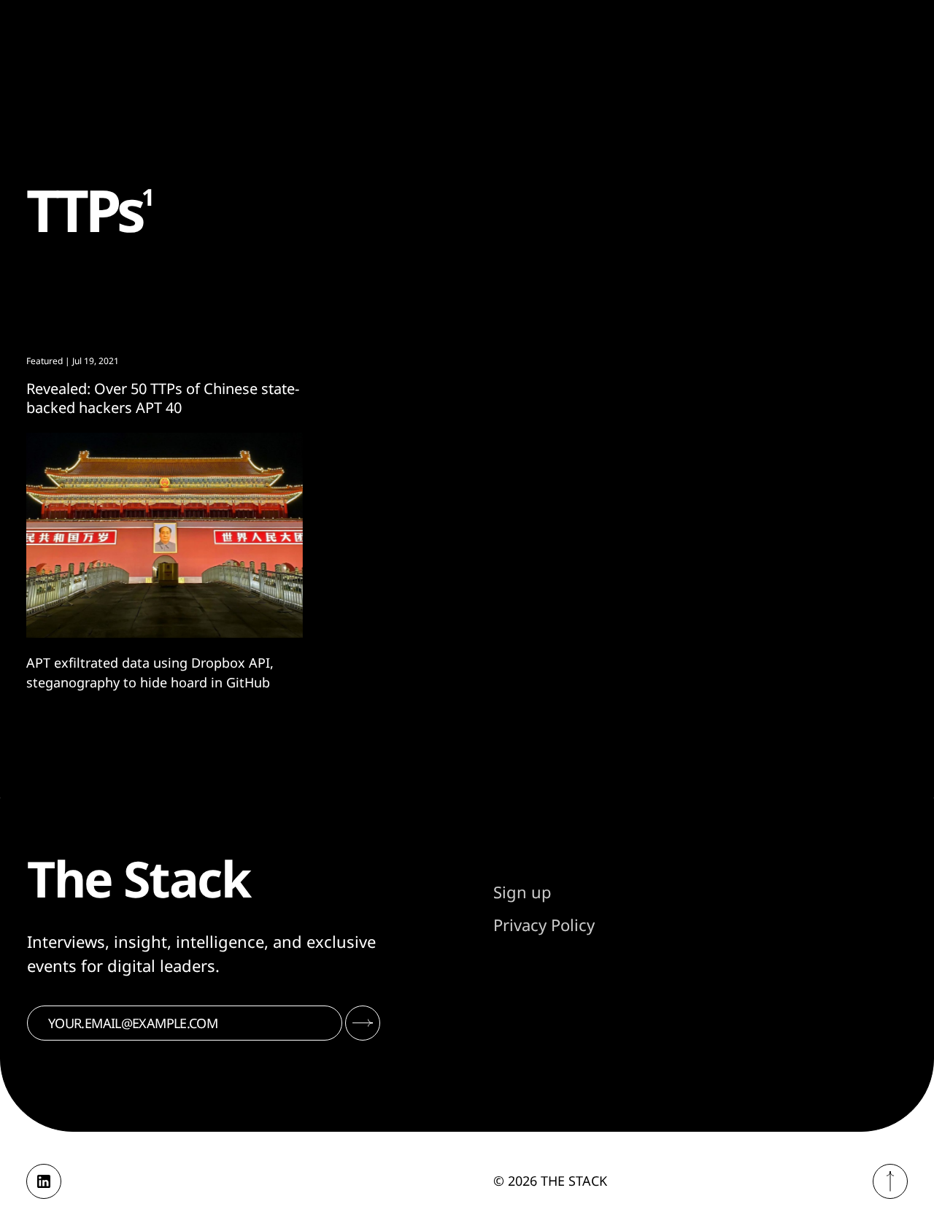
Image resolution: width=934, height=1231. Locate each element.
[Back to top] (890, 1181)
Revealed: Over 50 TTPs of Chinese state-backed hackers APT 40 (162, 398)
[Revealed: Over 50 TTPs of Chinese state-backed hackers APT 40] (164, 535)
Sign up (522, 892)
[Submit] (362, 1023)
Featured (44, 361)
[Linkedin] (43, 1181)
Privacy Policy (544, 924)
